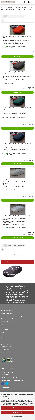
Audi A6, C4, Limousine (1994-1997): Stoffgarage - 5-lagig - (17, 179)
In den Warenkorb (17, 56)
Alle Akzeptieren (17, 407)
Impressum (4, 335)
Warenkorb (3, 354)
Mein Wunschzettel (5, 352)
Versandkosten (4, 321)
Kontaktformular (5, 389)
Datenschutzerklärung (23, 404)
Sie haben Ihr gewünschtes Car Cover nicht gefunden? (13, 316)
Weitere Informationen (17, 416)
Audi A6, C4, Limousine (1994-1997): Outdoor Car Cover (16, 215)
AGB (2, 324)
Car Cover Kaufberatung (6, 313)
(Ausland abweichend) (21, 46)
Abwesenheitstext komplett (7, 318)
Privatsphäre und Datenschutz (8, 326)
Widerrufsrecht (4, 329)
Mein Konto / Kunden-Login (7, 349)
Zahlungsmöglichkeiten (6, 310)
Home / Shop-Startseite (6, 346)
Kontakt (3, 332)
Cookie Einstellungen (6, 337)
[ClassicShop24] (7, 2)
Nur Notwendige (17, 412)
